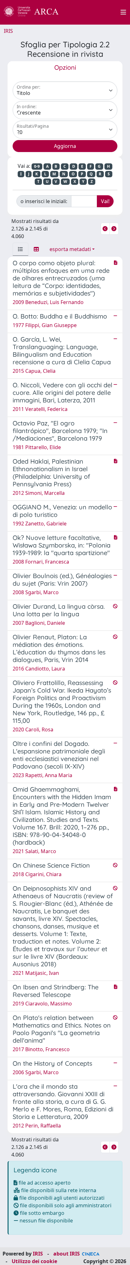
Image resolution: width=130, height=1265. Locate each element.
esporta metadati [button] (70, 249)
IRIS (8, 30)
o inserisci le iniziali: (44, 201)
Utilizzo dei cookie (34, 1261)
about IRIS (66, 1253)
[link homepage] (35, 12)
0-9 (37, 166)
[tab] (20, 249)
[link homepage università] (93, 12)
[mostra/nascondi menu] (123, 12)
